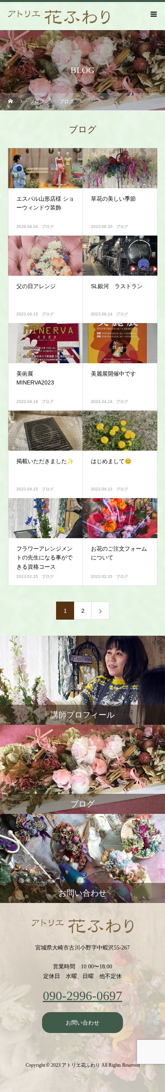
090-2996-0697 (82, 995)
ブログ (48, 226)
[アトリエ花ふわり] (82, 926)
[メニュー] (153, 14)
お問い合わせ (82, 1022)
